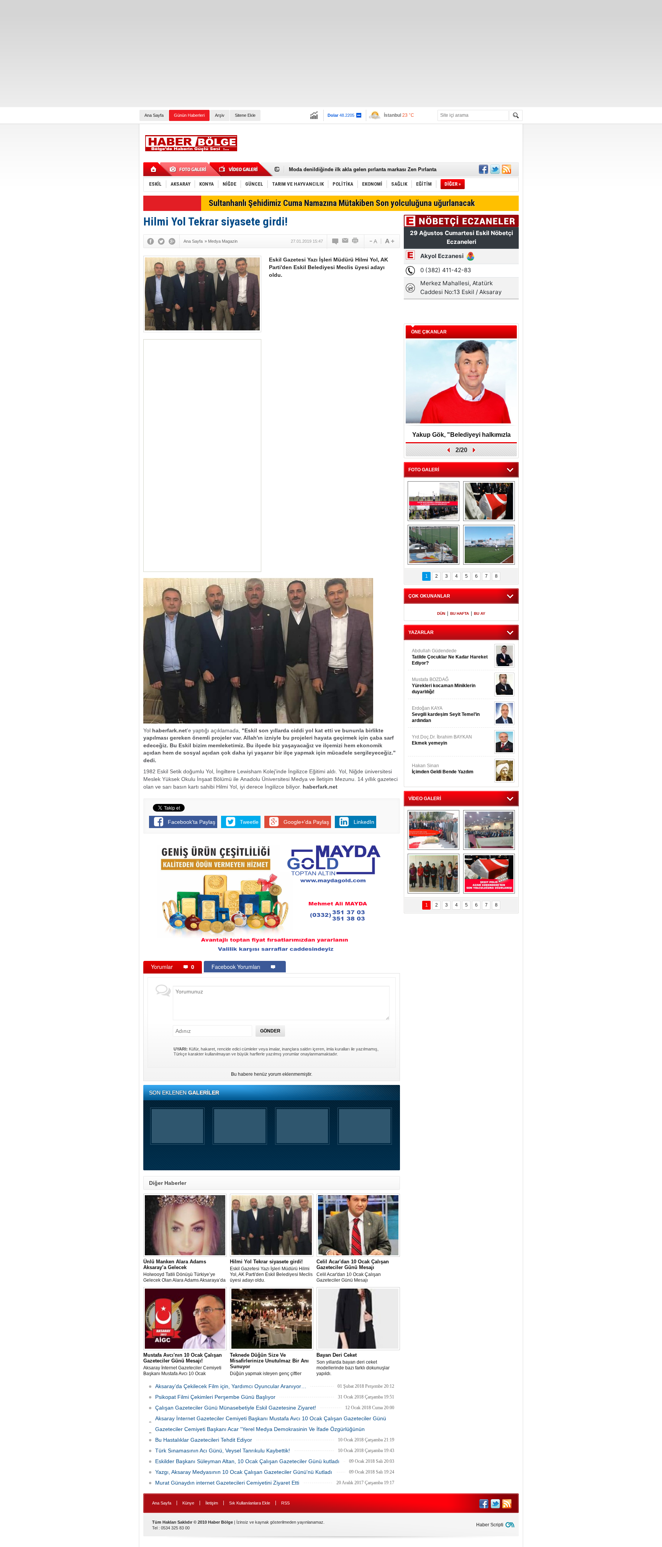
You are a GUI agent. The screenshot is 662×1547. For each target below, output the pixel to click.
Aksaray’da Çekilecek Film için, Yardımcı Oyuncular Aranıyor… (230, 1386)
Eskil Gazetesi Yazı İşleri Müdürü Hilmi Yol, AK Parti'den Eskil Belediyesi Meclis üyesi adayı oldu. (271, 1271)
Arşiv (219, 115)
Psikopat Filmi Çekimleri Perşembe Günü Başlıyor (215, 1397)
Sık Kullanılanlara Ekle (249, 1503)
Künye (188, 1503)
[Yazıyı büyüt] (389, 241)
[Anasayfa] (153, 169)
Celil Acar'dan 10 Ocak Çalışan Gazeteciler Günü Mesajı (352, 1271)
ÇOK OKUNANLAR (429, 596)
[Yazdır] (355, 241)
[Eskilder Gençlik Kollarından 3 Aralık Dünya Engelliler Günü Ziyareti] (433, 874)
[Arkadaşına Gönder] (345, 241)
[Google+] (172, 241)
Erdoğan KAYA (446, 714)
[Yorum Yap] (335, 241)
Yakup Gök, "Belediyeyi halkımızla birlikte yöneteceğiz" (461, 437)
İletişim (211, 1503)
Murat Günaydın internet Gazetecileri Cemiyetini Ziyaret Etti (227, 1483)
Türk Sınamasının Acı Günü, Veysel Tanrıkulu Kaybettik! (222, 1450)
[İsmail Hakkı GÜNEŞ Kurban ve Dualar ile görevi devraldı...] (433, 830)
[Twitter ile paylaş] (495, 169)
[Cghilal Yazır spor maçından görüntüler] (433, 545)
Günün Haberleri (189, 115)
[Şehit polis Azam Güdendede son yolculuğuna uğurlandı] (489, 501)
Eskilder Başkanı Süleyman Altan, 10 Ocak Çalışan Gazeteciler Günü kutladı (247, 1461)
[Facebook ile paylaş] (483, 169)
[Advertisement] (230, 53)
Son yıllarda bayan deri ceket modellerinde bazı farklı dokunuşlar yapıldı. (353, 1364)
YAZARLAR (421, 632)
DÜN (441, 613)
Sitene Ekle (245, 115)
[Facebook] (150, 241)
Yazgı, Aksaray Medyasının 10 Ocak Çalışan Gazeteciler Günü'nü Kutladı (243, 1472)
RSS (285, 1503)
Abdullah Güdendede (450, 657)
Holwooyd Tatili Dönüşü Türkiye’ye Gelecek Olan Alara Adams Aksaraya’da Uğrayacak (184, 1271)
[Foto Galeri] (189, 169)
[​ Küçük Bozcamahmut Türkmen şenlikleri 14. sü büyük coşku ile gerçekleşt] (433, 501)
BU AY (479, 613)
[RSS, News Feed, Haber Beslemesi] (506, 169)
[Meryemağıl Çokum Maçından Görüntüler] (489, 545)
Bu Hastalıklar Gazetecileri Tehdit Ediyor (203, 1440)
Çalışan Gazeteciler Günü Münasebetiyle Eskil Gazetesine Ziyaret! (235, 1408)
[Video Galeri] (239, 169)
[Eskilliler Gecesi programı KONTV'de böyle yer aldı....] (489, 830)
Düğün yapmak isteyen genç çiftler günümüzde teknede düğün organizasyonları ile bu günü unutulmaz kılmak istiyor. (271, 1364)
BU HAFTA (459, 613)
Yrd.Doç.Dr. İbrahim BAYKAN (442, 740)
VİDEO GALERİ (424, 798)
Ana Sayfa (154, 115)
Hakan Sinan (443, 768)
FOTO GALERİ (423, 469)
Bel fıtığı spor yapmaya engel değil (330, 169)
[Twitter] (161, 241)
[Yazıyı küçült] (372, 241)
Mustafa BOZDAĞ (443, 685)
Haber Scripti (489, 1524)
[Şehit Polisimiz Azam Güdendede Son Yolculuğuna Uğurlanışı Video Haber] (489, 874)
